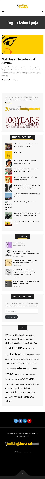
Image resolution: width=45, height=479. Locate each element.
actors (32, 335)
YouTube (29, 421)
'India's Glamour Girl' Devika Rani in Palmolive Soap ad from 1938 (25, 261)
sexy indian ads (24, 384)
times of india (9, 388)
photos (8, 379)
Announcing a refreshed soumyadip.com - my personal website (26, 252)
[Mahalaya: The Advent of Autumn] (22, 44)
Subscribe (11, 317)
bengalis (7, 355)
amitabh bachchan (28, 348)
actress (7, 339)
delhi (7, 363)
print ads (28, 379)
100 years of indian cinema (17, 335)
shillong (34, 384)
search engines (10, 384)
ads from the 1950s (26, 339)
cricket (32, 359)
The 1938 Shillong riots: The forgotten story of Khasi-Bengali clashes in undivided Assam (24, 272)
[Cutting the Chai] (22, 6)
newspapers (19, 374)
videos (8, 397)
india (14, 369)
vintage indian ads (22, 396)
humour (8, 368)
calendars (13, 359)
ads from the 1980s (12, 343)
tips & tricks (19, 388)
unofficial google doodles (20, 392)
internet (22, 368)
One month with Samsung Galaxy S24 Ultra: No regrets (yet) (26, 282)
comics (26, 359)
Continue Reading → (10, 80)
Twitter (16, 421)
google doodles (31, 363)
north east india (29, 374)
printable (19, 379)
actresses (13, 339)
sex (17, 384)
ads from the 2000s (29, 343)
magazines (32, 369)
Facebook (20, 421)
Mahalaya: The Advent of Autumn (18, 60)
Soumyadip (8, 102)
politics (13, 379)
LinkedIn (25, 421)
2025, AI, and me (18, 243)
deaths (37, 359)
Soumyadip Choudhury (30, 433)
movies (9, 373)
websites (8, 401)
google (20, 363)
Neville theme (19, 452)
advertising (13, 348)
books (7, 359)
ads (18, 339)
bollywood (18, 354)
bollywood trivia (33, 355)
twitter (27, 388)
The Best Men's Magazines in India (25, 202)
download (12, 363)
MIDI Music (17, 152)
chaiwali (20, 359)
